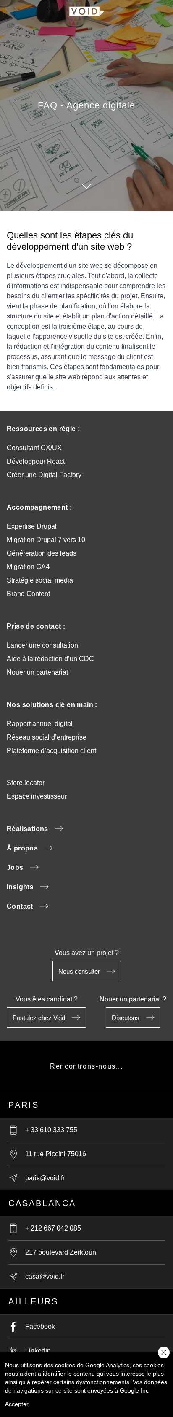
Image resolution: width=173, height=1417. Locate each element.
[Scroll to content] (86, 186)
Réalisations (27, 828)
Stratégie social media (40, 580)
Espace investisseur (37, 796)
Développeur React (36, 461)
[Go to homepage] (87, 10)
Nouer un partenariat (37, 672)
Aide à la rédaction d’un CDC (50, 658)
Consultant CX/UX (34, 447)
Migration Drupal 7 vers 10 (46, 539)
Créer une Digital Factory (44, 474)
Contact (20, 906)
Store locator (26, 782)
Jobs (15, 867)
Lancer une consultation (42, 645)
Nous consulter (79, 971)
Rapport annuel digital (40, 723)
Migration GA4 (28, 566)
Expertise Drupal (32, 526)
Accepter (17, 1404)
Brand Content (28, 593)
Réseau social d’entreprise (46, 737)
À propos (22, 848)
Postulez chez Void (39, 1017)
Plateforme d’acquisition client (51, 750)
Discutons (125, 1017)
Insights (20, 887)
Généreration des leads (41, 553)
